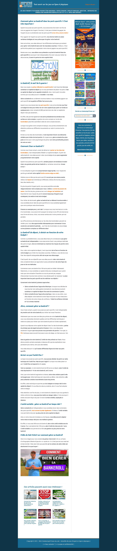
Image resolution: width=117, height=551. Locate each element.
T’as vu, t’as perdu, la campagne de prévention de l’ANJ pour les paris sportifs (44, 522)
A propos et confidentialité (65, 544)
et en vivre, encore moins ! (60, 33)
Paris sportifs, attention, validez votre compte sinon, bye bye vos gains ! (30, 522)
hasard (29, 180)
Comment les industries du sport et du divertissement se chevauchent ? (30, 503)
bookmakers (24, 121)
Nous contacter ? (50, 544)
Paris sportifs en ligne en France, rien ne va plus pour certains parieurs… (59, 522)
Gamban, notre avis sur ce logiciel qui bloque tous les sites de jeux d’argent (44, 503)
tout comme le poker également (41, 410)
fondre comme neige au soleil (50, 173)
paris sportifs (45, 105)
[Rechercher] (94, 116)
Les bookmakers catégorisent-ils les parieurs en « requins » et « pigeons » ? (58, 503)
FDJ (22, 333)
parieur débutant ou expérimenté (42, 87)
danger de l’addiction (54, 191)
